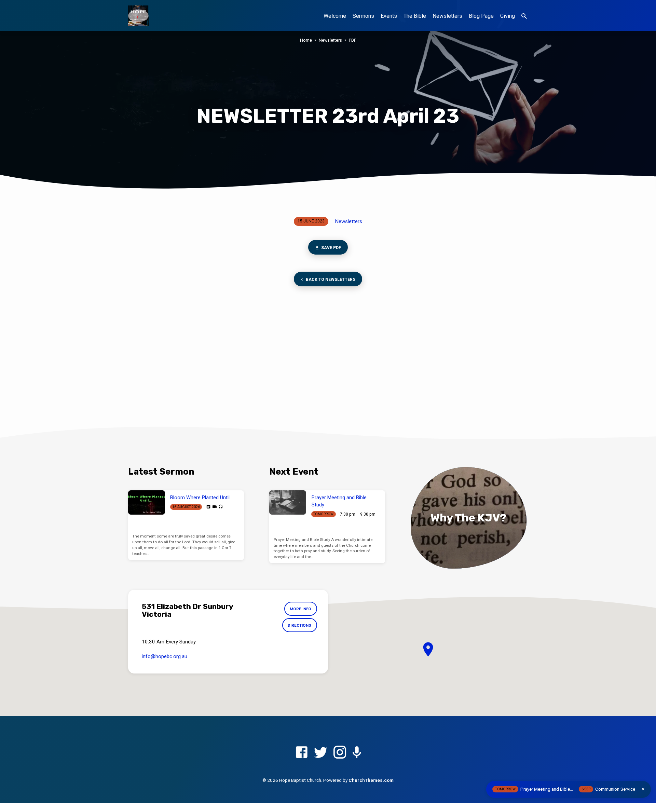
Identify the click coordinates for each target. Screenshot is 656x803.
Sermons (363, 16)
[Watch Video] (214, 507)
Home (306, 40)
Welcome (335, 16)
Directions (299, 625)
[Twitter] (320, 753)
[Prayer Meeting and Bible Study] (287, 502)
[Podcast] (357, 753)
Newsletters (447, 16)
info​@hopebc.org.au (164, 656)
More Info (300, 609)
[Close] (643, 789)
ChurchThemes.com (371, 780)
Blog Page (481, 16)
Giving (507, 16)
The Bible (415, 16)
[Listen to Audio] (220, 506)
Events (389, 16)
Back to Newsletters (330, 279)
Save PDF (330, 247)
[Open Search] (524, 16)
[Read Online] (208, 506)
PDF (352, 40)
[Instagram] (339, 753)
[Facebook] (301, 753)
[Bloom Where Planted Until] (146, 502)
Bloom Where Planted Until (200, 497)
